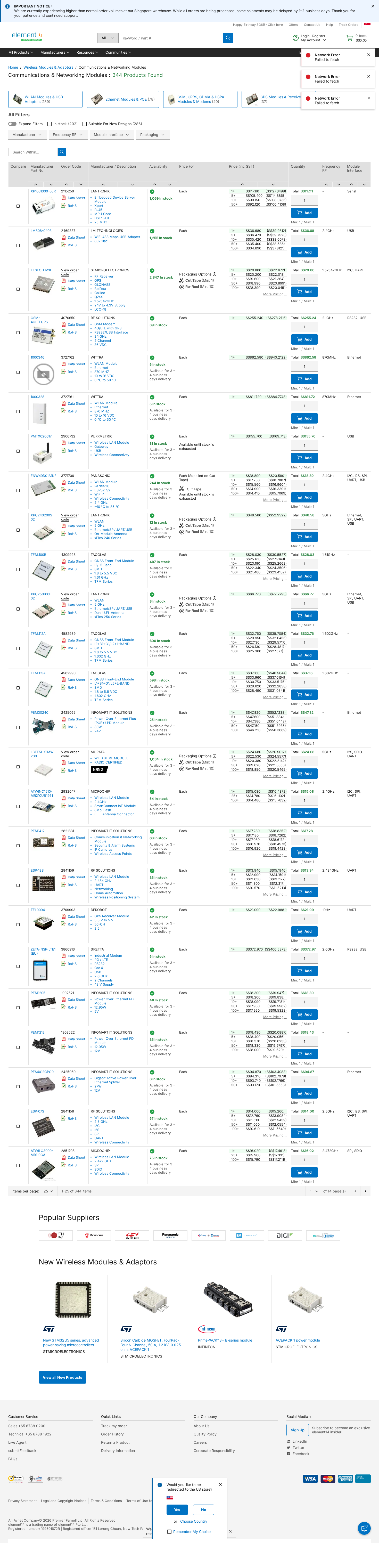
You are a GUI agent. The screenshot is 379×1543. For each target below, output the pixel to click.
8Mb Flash (102, 810)
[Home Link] (27, 38)
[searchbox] (170, 38)
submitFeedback (22, 1450)
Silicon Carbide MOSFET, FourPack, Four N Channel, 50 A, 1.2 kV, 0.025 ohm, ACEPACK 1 (150, 1345)
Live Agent (17, 1442)
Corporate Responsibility (214, 1450)
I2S (96, 1130)
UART (98, 885)
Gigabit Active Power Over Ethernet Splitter (115, 1080)
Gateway (101, 446)
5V (96, 1011)
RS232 (99, 964)
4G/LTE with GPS (107, 328)
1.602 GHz (102, 656)
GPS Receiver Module (111, 916)
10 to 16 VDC (104, 376)
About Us (201, 1426)
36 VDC (100, 345)
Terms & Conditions (106, 1501)
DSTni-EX (101, 218)
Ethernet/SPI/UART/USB (113, 529)
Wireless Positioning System (116, 897)
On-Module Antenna (110, 534)
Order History (112, 1434)
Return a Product (115, 1442)
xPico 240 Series (107, 538)
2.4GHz (100, 802)
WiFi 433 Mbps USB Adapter (117, 237)
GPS (97, 280)
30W (98, 727)
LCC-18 (100, 309)
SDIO (98, 1169)
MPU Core (102, 214)
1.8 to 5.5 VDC (105, 573)
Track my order (114, 1426)
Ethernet (101, 368)
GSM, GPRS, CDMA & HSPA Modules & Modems (200, 99)
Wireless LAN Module (111, 442)
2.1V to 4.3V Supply (109, 305)
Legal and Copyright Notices (63, 1501)
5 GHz (99, 525)
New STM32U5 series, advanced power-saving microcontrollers (71, 1342)
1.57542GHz (104, 301)
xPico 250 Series (107, 617)
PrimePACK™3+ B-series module (225, 1340)
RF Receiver (103, 276)
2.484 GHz (103, 881)
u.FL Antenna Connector (114, 814)
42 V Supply (104, 984)
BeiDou (100, 289)
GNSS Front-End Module (114, 561)
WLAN (99, 521)
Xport (98, 206)
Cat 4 (98, 968)
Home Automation (108, 893)
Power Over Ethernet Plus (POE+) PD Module (115, 721)
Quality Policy (205, 1434)
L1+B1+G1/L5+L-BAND (111, 683)
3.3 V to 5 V (103, 920)
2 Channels (103, 980)
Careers (200, 1442)
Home (13, 67)
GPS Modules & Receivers (282, 97)
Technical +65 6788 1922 (30, 1434)
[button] (20, 52)
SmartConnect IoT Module (115, 806)
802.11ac (101, 241)
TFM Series (103, 581)
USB (97, 451)
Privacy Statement (22, 1501)
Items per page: (25, 1191)
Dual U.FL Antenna (109, 613)
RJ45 (98, 210)
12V (97, 1051)
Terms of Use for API (143, 1501)
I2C (97, 1126)
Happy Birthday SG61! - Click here (258, 25)
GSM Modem (104, 324)
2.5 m (98, 928)
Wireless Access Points (113, 853)
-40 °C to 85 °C (107, 507)
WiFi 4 (99, 494)
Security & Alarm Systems (114, 845)
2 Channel (102, 340)
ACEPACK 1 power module (298, 1340)
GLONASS (102, 284)
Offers (293, 25)
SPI (96, 1134)
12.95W (100, 1007)
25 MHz (100, 222)
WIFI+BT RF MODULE (111, 758)
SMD (98, 569)
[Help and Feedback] (364, 1528)
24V (97, 731)
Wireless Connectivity (111, 455)
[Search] (228, 38)
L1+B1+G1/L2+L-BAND (111, 644)
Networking (103, 889)
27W (98, 1086)
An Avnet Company (23, 1520)
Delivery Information (118, 1450)
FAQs (12, 1459)
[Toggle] (12, 124)
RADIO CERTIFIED (108, 762)
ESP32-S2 (102, 490)
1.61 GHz (101, 577)
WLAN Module (106, 363)
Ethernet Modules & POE (126, 99)
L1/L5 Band (103, 565)
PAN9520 (101, 486)
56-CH (99, 924)
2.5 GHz (101, 1121)
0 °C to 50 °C (105, 380)
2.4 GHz (101, 502)
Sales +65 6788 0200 (26, 1426)
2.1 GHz (100, 336)
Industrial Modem (108, 955)
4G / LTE (101, 959)
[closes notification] (373, 6)
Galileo (99, 293)
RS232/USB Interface (111, 332)
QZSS (98, 297)
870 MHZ (101, 372)
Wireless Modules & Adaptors (48, 67)
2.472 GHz (102, 1161)
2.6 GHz (101, 976)
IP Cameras (103, 849)
